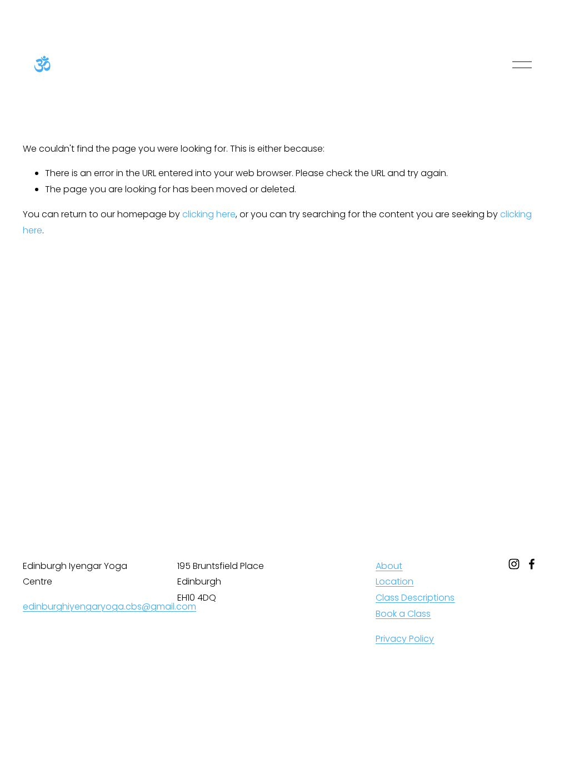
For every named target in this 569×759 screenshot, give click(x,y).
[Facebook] (531, 564)
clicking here (209, 214)
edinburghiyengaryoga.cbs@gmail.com (109, 606)
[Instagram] (514, 564)
